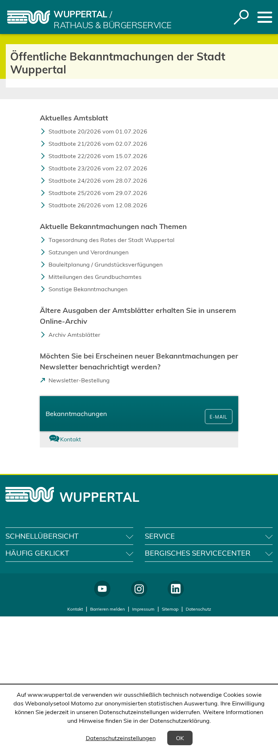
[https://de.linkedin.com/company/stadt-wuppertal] (175, 589)
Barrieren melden (107, 609)
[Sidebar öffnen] (265, 17)
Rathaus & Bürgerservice (113, 25)
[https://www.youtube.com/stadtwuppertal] (102, 589)
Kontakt (75, 609)
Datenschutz (198, 609)
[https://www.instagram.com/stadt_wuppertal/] (139, 589)
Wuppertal (80, 14)
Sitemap (170, 609)
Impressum (143, 609)
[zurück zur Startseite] (28, 17)
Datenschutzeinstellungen (121, 738)
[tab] (73, 439)
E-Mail (218, 417)
